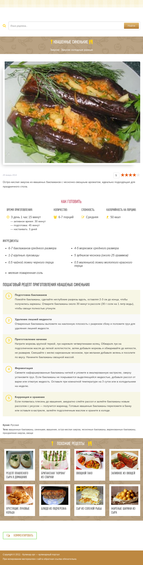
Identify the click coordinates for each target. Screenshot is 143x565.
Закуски (54, 49)
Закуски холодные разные (77, 49)
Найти (131, 25)
